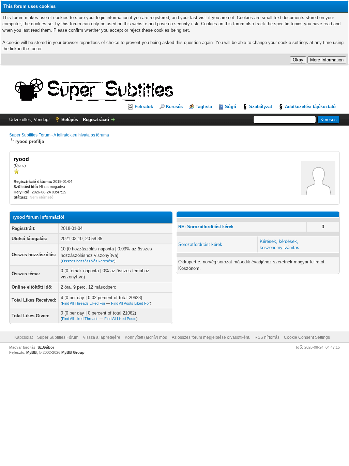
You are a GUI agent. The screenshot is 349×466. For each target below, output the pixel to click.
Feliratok (144, 106)
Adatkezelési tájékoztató (310, 106)
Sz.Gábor (45, 347)
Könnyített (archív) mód (146, 337)
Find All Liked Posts (120, 319)
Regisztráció (96, 119)
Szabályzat (260, 106)
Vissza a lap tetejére (101, 337)
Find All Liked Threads (80, 319)
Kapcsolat (23, 337)
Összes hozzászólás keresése (88, 261)
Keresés (174, 106)
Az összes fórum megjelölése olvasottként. (211, 337)
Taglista (204, 106)
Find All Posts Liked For (130, 303)
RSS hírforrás (267, 337)
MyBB (31, 352)
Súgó (230, 106)
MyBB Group (73, 352)
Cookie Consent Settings (307, 337)
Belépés (69, 119)
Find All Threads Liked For (83, 303)
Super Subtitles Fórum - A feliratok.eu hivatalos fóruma (59, 135)
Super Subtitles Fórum (57, 337)
